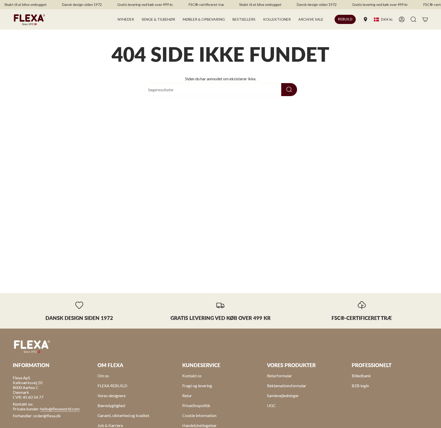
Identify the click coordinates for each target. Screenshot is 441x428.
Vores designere (111, 395)
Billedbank (361, 375)
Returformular (279, 375)
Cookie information (199, 415)
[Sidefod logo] (32, 346)
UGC (271, 405)
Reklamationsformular (286, 385)
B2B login (360, 385)
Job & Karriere (110, 425)
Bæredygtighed (111, 405)
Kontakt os (192, 375)
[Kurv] (425, 19)
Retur (187, 395)
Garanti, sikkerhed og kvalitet (123, 415)
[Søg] (289, 89)
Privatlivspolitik (196, 405)
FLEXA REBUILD (112, 385)
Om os (103, 375)
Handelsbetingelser (199, 425)
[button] (158, 19)
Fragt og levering (197, 385)
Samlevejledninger (283, 395)
